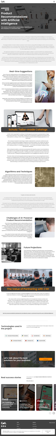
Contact (18, 428)
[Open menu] (54, 1)
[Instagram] (1, 426)
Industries (35, 426)
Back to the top (52, 422)
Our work (34, 428)
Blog (18, 426)
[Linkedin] (3, 426)
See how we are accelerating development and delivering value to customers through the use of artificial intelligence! (28, 313)
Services (34, 424)
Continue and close (47, 432)
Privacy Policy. (21, 432)
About (18, 424)
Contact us (45, 359)
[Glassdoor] (5, 426)
